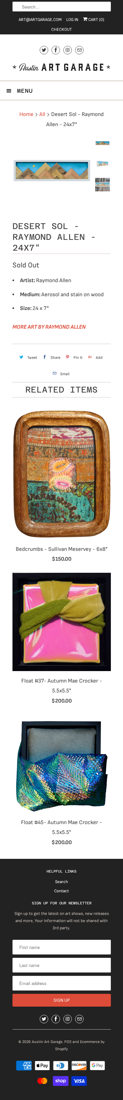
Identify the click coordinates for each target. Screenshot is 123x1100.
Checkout (61, 29)
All (42, 114)
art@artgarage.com (40, 19)
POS (68, 1041)
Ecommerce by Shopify (80, 1045)
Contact (61, 891)
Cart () (95, 19)
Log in (72, 19)
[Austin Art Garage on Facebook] (55, 50)
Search (61, 881)
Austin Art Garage (47, 1041)
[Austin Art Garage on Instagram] (67, 50)
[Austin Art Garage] (61, 68)
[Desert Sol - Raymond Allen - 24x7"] (51, 171)
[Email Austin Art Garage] (79, 50)
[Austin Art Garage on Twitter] (44, 50)
